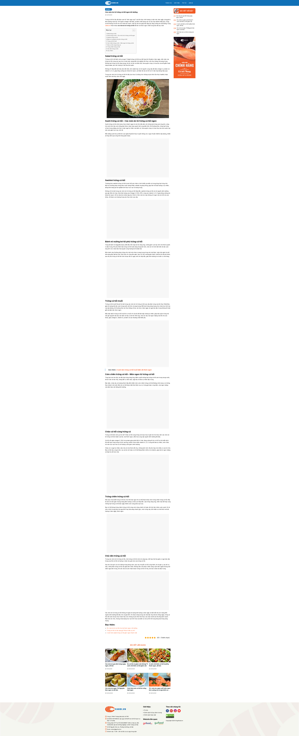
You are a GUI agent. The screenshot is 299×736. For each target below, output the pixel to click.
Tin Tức (184, 3)
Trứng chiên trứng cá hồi (113, 46)
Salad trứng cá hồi (111, 33)
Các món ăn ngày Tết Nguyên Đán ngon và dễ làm (115, 689)
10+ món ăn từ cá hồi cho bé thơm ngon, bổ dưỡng (122, 628)
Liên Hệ (191, 3)
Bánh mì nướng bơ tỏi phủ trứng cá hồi (117, 39)
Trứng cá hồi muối (112, 41)
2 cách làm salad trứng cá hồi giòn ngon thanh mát (122, 633)
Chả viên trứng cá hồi (112, 48)
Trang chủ (168, 3)
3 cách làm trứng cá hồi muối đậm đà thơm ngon (134, 370)
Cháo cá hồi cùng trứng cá (114, 45)
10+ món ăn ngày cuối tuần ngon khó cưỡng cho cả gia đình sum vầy (159, 689)
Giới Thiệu (177, 3)
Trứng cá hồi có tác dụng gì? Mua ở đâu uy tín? (121, 630)
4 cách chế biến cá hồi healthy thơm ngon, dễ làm (159, 665)
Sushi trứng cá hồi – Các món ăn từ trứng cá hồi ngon (121, 35)
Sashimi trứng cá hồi (112, 37)
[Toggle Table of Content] (133, 30)
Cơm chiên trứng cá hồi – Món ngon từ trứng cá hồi (120, 43)
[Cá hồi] (113, 3)
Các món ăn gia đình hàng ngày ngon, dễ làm (115, 665)
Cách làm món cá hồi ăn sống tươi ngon (136, 689)
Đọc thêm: (110, 50)
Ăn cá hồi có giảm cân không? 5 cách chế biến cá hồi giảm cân (137, 665)
